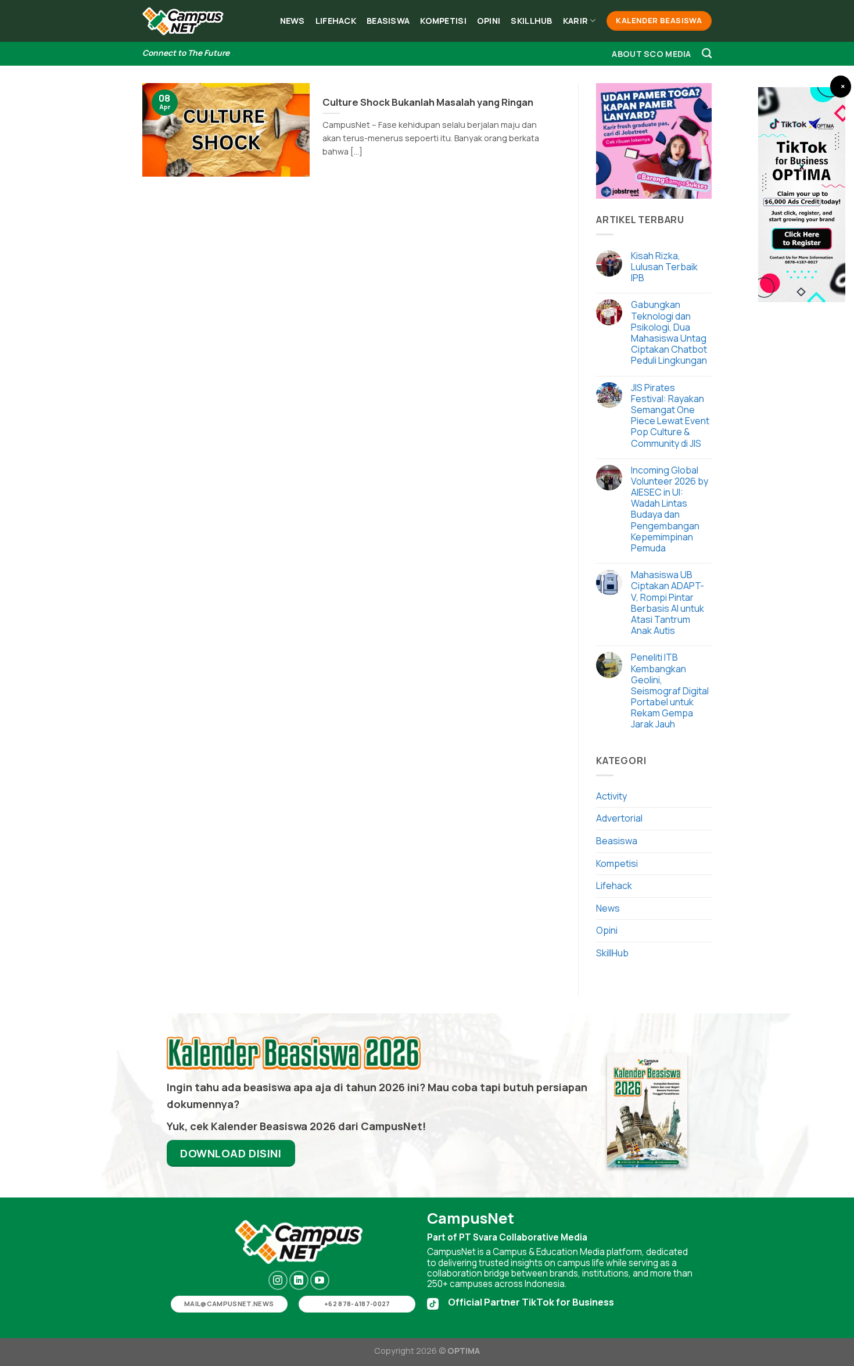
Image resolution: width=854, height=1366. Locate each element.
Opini (488, 20)
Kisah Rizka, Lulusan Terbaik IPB (664, 267)
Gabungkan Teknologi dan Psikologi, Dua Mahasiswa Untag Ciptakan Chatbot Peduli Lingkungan (669, 332)
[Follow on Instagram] (278, 1280)
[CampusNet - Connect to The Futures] (183, 21)
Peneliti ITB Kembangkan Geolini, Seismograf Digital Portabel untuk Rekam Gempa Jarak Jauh (670, 691)
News (292, 20)
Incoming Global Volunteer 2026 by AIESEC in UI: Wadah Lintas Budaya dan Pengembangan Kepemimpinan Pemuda (669, 509)
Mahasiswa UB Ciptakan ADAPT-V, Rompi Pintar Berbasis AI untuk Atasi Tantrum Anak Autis (667, 602)
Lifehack (335, 20)
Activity (611, 796)
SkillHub (531, 20)
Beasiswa (388, 20)
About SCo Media (651, 53)
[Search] (707, 54)
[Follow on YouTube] (319, 1280)
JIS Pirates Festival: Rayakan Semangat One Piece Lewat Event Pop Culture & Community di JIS (670, 415)
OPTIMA (463, 1350)
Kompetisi (443, 20)
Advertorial (619, 818)
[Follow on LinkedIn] (298, 1280)
